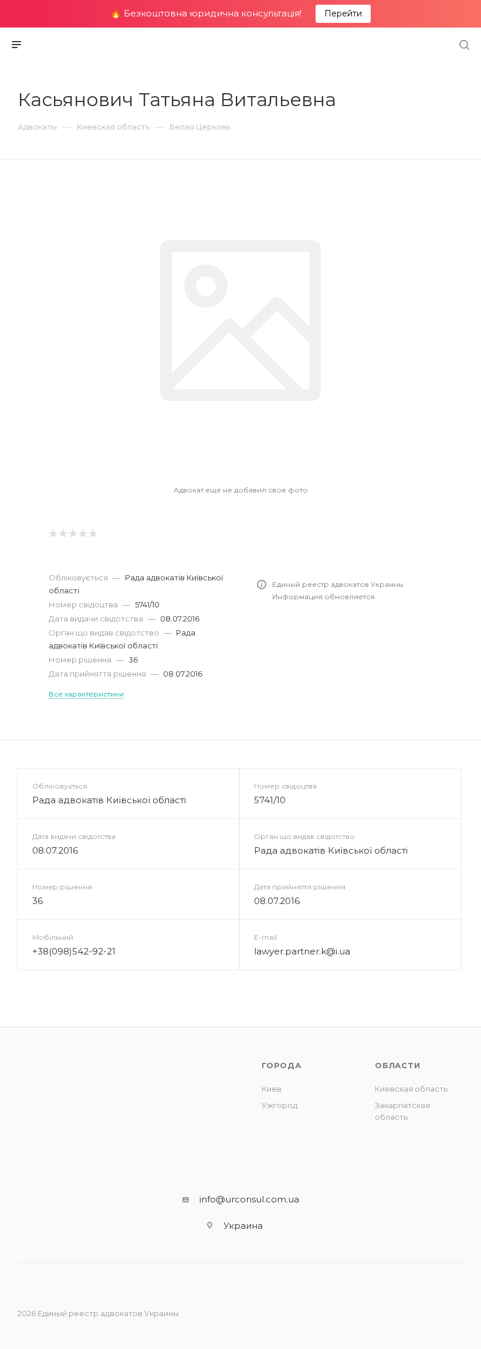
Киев (272, 1088)
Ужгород (279, 1105)
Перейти (343, 13)
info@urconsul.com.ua (249, 1199)
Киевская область (411, 1088)
